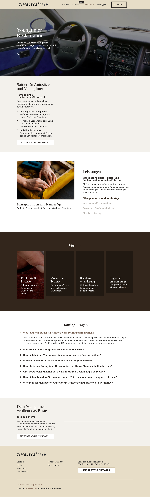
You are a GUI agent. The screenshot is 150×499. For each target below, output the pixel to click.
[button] (119, 5)
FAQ (125, 287)
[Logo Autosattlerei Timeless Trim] (33, 4)
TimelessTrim (31, 488)
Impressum (36, 484)
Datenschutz (23, 484)
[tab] (101, 198)
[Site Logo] (31, 454)
